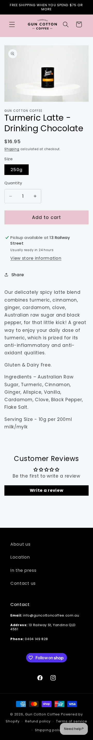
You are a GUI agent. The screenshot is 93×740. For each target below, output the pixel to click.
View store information (35, 258)
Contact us (23, 583)
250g (16, 170)
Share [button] (17, 275)
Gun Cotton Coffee (42, 714)
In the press (23, 570)
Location (20, 557)
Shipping (11, 149)
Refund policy (37, 721)
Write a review (47, 490)
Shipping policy (49, 730)
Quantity (13, 183)
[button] (12, 24)
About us (20, 544)
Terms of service (71, 721)
